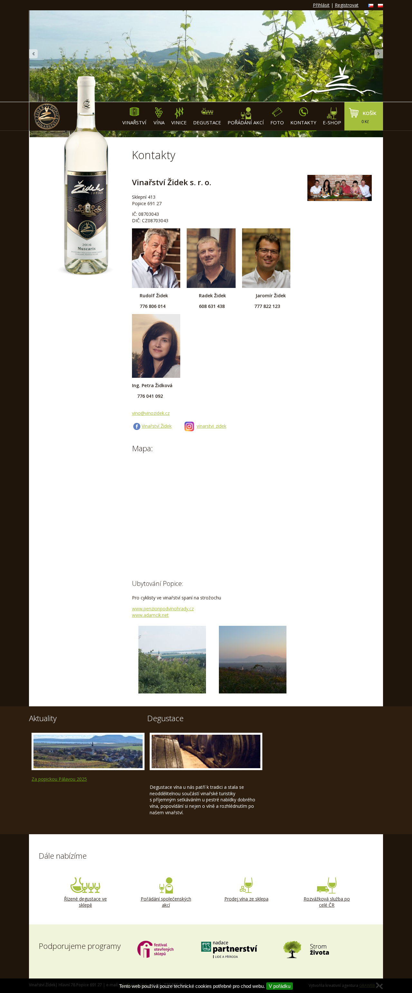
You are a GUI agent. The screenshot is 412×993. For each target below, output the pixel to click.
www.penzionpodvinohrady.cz (163, 609)
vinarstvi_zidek (211, 426)
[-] (172, 660)
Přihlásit (321, 5)
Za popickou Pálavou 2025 (59, 779)
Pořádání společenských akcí (166, 902)
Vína (159, 122)
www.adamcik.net (150, 615)
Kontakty (303, 122)
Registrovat (347, 5)
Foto (277, 122)
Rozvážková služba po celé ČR (327, 902)
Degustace (207, 122)
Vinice (179, 122)
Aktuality (43, 718)
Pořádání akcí (246, 122)
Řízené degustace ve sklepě (85, 902)
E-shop (332, 122)
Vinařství (134, 122)
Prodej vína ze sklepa (246, 899)
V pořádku (279, 986)
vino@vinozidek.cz (151, 413)
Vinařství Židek (157, 426)
